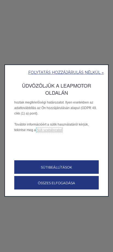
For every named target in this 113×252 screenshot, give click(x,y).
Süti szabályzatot (49, 130)
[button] (66, 72)
